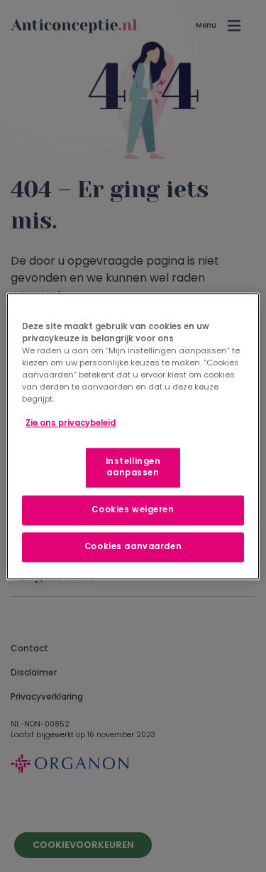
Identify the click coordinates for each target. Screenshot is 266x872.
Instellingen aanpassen (133, 467)
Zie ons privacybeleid (71, 423)
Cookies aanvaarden (133, 546)
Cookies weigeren (133, 509)
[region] (132, 436)
